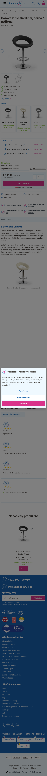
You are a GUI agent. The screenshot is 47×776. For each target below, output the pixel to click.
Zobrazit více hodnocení (11, 414)
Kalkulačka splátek (25, 187)
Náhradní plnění (8, 641)
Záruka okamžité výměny (11, 675)
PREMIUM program (9, 663)
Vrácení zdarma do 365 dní (12, 653)
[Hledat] (33, 4)
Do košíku (25, 183)
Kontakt (5, 691)
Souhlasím (23, 403)
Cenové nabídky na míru (11, 650)
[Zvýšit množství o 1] (42, 176)
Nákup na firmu (8, 647)
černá (26, 311)
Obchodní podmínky (9, 701)
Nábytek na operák (9, 666)
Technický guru (7, 669)
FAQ (3, 713)
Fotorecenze (6, 672)
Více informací (23, 391)
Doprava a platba (8, 644)
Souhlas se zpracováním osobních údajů (17, 707)
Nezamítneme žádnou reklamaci (36, 205)
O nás (4, 688)
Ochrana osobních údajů (11, 704)
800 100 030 (19, 579)
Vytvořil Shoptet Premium (19, 772)
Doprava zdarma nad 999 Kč (14, 212)
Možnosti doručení (39, 169)
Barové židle (28, 297)
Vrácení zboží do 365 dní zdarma (36, 212)
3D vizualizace (7, 678)
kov (25, 316)
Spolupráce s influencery (11, 716)
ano (25, 347)
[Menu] (5, 3)
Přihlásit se (38, 598)
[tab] (8, 219)
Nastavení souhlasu (23, 397)
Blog (3, 698)
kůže (25, 320)
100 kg (26, 325)
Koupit (23, 568)
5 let (25, 329)
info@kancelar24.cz (20, 586)
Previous (2, 51)
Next (44, 51)
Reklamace (6, 695)
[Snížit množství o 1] (35, 176)
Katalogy (5, 710)
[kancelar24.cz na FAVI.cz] (5, 621)
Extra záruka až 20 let (13, 205)
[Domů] (3, 11)
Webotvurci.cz (35, 772)
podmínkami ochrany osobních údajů (14, 604)
